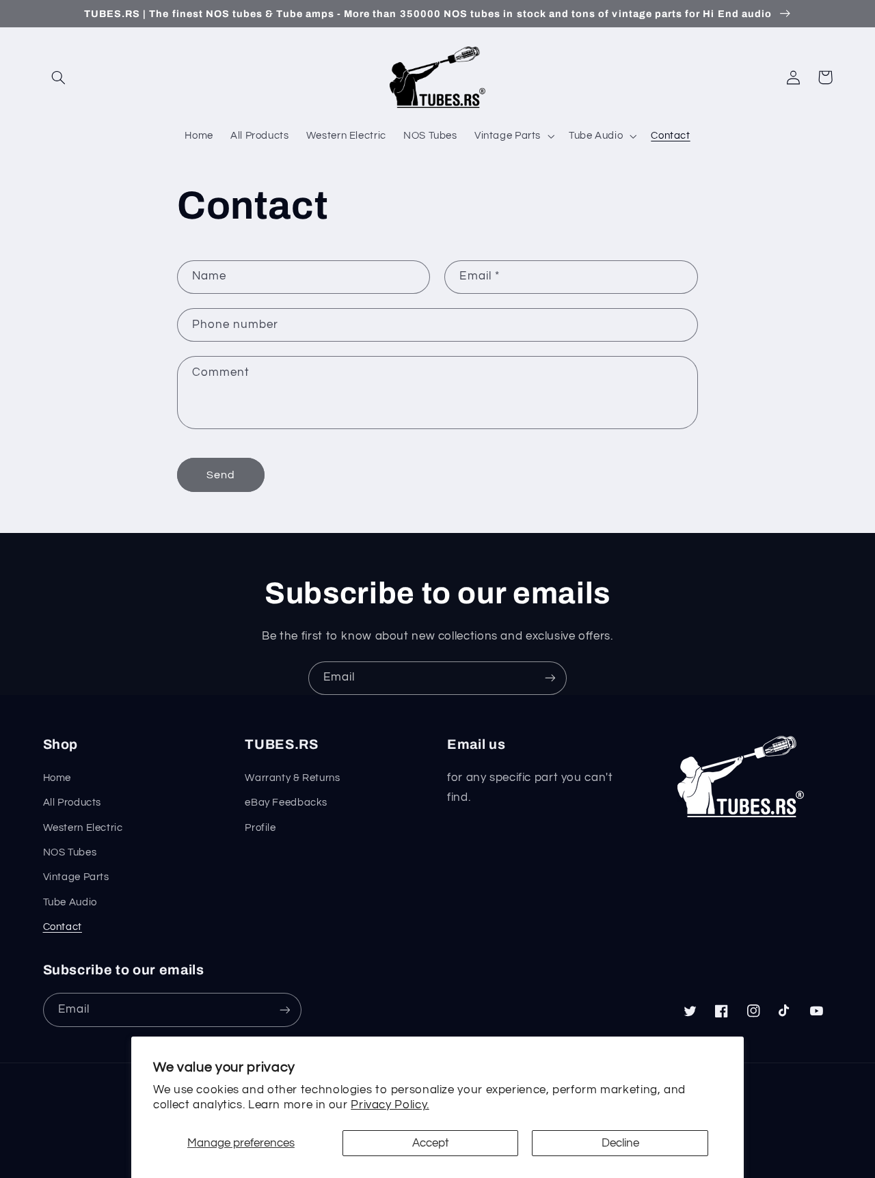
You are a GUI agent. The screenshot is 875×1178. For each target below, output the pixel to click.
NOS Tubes (70, 852)
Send (220, 474)
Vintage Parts (76, 877)
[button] (59, 77)
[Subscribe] (550, 678)
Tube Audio (70, 902)
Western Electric (83, 828)
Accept (430, 1143)
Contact (62, 927)
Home (57, 778)
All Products (72, 802)
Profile (260, 828)
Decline (620, 1143)
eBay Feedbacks (286, 802)
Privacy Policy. (390, 1105)
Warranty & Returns (292, 778)
